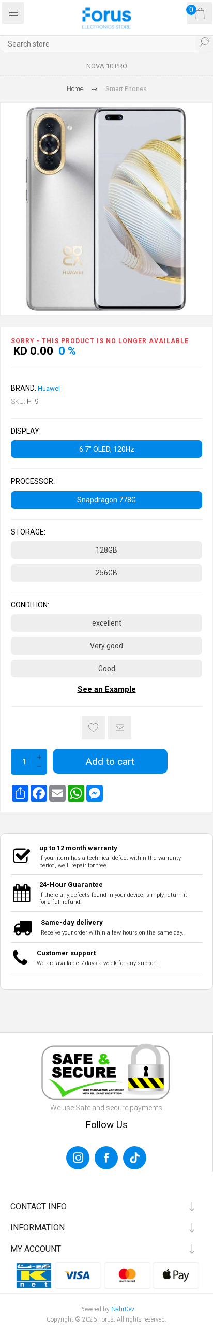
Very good (106, 646)
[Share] (20, 793)
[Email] (57, 793)
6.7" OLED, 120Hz (106, 449)
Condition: (30, 605)
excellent (106, 623)
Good (106, 668)
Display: (26, 431)
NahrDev (122, 1309)
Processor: (33, 482)
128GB (106, 550)
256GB (106, 573)
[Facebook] (38, 793)
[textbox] (106, 43)
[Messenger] (94, 793)
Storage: (28, 532)
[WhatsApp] (76, 793)
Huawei (49, 388)
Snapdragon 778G (106, 500)
